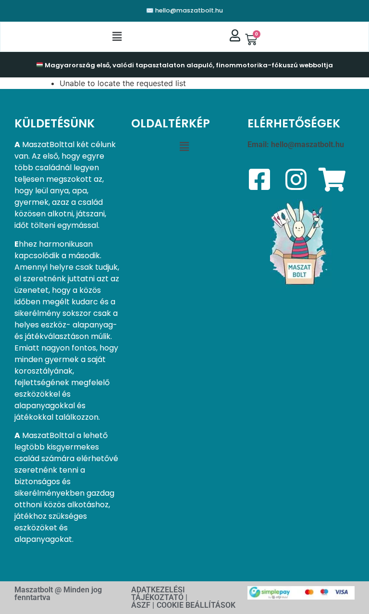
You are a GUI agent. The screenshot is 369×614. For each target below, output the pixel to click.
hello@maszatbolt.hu (307, 144)
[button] (117, 37)
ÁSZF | (142, 605)
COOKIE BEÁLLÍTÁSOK (196, 605)
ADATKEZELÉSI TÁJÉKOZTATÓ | (159, 593)
